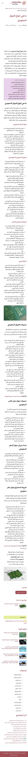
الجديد (11, 3)
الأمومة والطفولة (17, 675)
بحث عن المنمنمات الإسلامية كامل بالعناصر (17, 733)
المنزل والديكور (18, 694)
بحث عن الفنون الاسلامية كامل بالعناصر (18, 721)
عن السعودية (18, 708)
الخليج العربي (18, 683)
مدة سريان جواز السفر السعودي (16, 96)
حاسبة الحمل (18, 711)
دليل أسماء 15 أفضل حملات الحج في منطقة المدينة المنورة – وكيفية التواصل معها (10, 662)
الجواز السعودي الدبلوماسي (17, 86)
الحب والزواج (18, 680)
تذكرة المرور (20, 90)
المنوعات (19, 697)
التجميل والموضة (17, 678)
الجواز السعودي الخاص (18, 88)
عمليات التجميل (17, 705)
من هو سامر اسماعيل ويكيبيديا (20, 727)
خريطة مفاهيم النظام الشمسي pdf (19, 725)
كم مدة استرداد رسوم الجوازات (13, 396)
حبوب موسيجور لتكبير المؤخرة (20, 731)
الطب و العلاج (18, 689)
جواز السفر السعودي (19, 84)
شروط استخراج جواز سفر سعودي (16, 98)
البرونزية (11, 564)
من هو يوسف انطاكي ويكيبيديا (20, 729)
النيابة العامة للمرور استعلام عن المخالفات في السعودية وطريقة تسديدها (10, 647)
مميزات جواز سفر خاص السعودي (16, 94)
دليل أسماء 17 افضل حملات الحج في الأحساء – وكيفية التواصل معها (11, 654)
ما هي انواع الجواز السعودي (17, 82)
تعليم (20, 700)
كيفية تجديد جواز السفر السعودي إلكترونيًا (11, 604)
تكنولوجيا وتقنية (17, 702)
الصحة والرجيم (18, 686)
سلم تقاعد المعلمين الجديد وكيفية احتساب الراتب (11, 633)
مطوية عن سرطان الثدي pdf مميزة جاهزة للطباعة (16, 735)
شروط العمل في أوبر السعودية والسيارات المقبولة (10, 640)
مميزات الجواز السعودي (18, 92)
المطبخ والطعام (17, 691)
